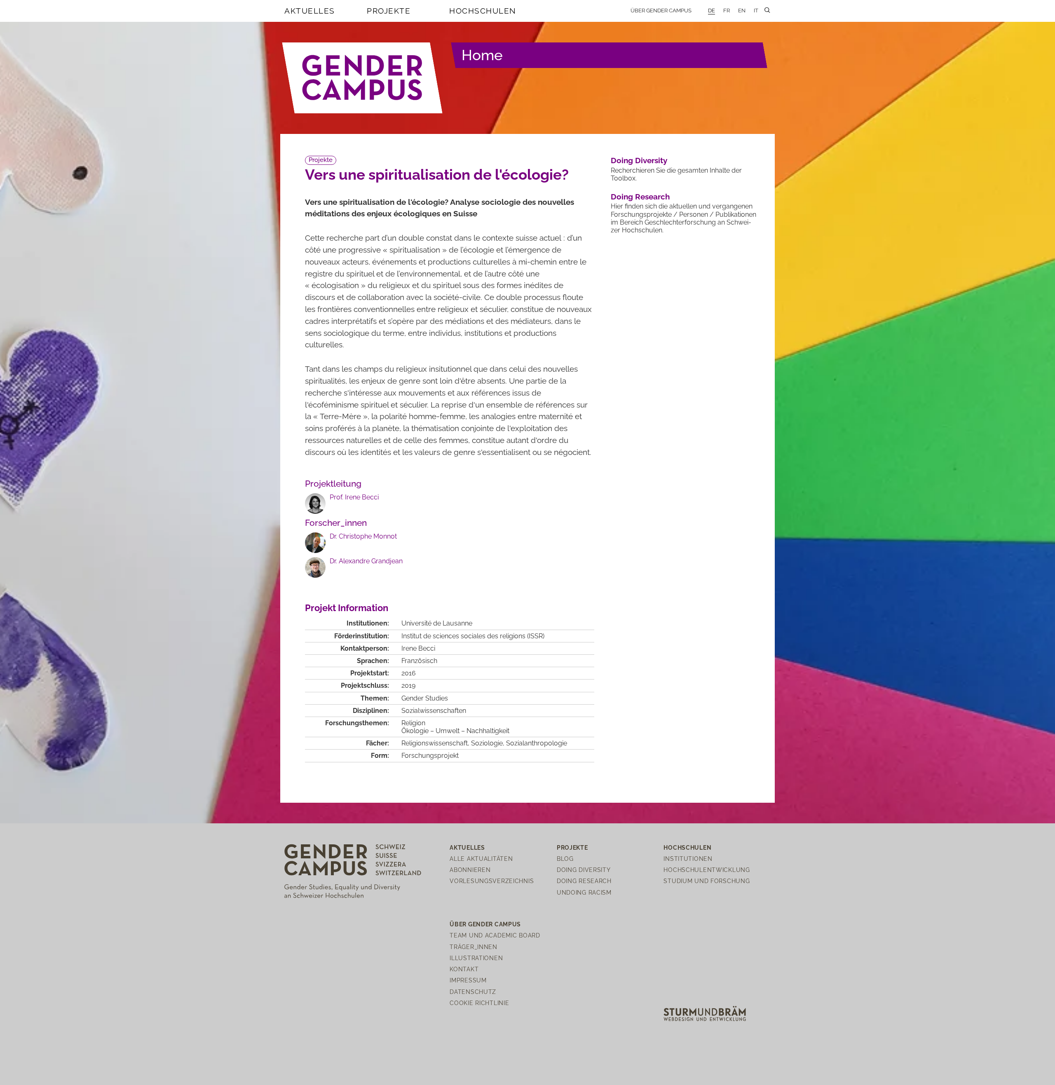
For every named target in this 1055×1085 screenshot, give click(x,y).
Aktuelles (309, 10)
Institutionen (687, 858)
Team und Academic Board (495, 935)
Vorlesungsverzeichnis (492, 880)
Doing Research (640, 196)
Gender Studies (424, 698)
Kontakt (464, 969)
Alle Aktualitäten (481, 858)
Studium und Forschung (706, 880)
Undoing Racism (584, 892)
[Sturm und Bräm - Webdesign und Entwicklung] (704, 1013)
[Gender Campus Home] (362, 77)
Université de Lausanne (436, 623)
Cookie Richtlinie (479, 1002)
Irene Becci (418, 648)
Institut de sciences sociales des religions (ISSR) (472, 636)
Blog (565, 858)
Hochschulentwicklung (706, 869)
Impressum (468, 980)
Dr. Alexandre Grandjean (366, 561)
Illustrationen (476, 957)
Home (482, 55)
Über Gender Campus (661, 10)
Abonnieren (470, 869)
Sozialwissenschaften (433, 711)
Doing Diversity (639, 160)
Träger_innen (473, 946)
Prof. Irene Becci (354, 497)
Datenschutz (473, 991)
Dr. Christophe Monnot (363, 536)
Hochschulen (482, 10)
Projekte (388, 10)
